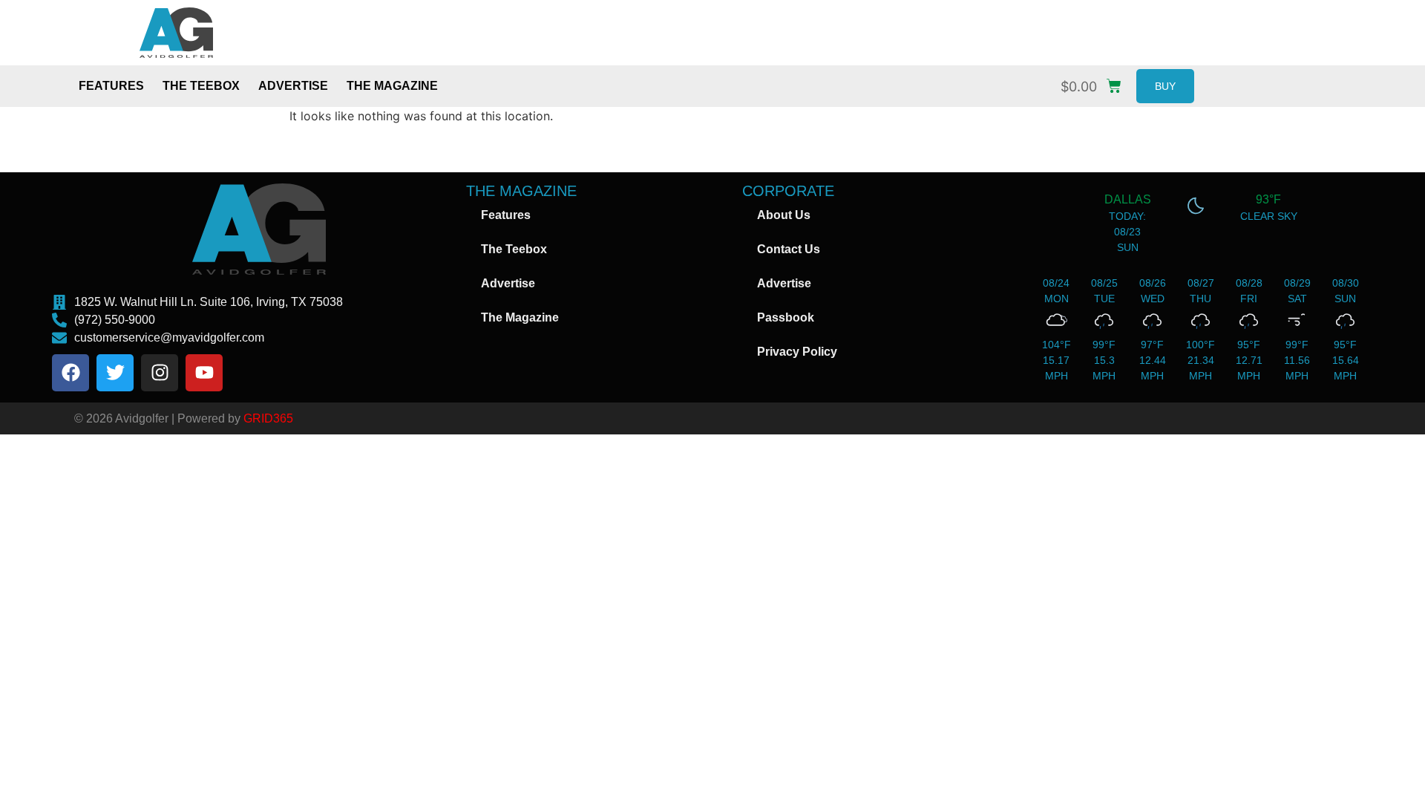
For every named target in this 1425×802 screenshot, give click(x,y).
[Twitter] (115, 372)
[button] (1095, 83)
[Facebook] (70, 372)
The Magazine (392, 85)
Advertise (293, 85)
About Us (783, 215)
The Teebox (201, 85)
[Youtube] (204, 372)
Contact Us (788, 249)
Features (111, 85)
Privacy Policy (797, 351)
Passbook (785, 317)
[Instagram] (159, 372)
